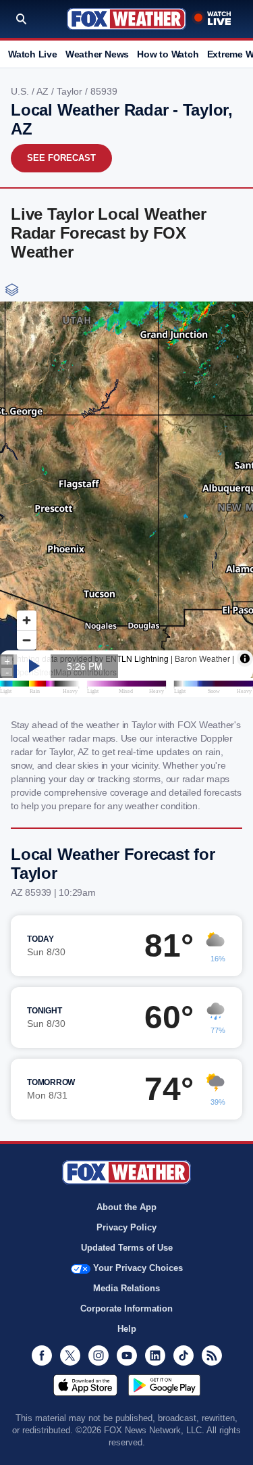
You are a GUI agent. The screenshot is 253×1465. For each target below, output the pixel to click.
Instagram (98, 1355)
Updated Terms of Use (127, 1248)
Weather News (97, 54)
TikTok (183, 1355)
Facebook (42, 1355)
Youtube (127, 1355)
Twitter (70, 1355)
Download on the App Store (85, 1385)
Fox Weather (126, 19)
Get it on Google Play (164, 1385)
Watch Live (32, 54)
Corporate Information (126, 1308)
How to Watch (167, 54)
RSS (212, 1355)
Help (126, 1329)
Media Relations (126, 1288)
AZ (43, 91)
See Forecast (61, 158)
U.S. (21, 91)
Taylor (71, 91)
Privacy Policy (126, 1227)
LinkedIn (155, 1355)
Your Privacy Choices (138, 1268)
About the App (126, 1207)
